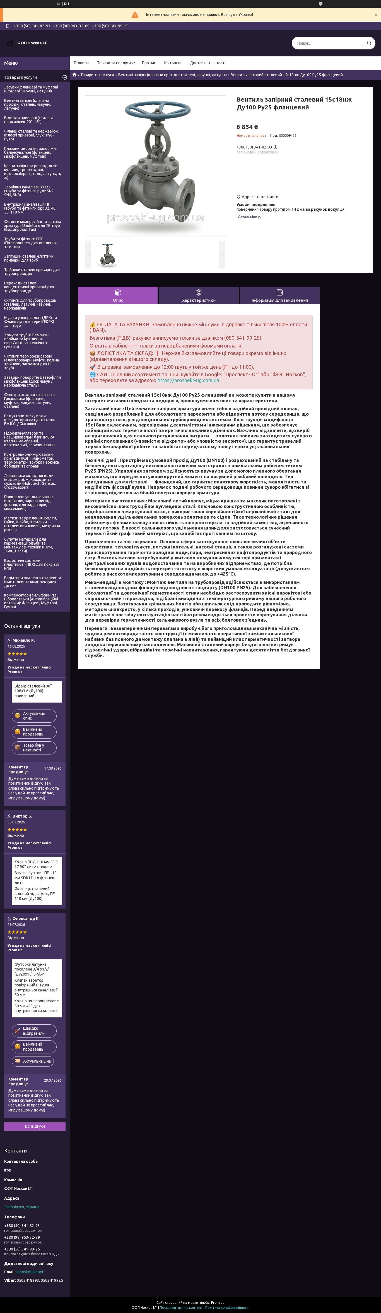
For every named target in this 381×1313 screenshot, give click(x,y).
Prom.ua (218, 1302)
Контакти (173, 63)
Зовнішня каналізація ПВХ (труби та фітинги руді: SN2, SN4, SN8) (29, 191)
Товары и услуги (20, 77)
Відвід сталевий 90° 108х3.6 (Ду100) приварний (33, 691)
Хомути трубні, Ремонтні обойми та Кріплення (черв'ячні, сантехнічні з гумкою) (26, 341)
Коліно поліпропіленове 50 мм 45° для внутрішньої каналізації (37, 1006)
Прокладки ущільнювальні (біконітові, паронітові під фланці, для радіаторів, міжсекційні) (29, 503)
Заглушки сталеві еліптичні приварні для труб (29, 258)
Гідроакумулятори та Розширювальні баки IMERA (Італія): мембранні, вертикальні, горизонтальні (30, 439)
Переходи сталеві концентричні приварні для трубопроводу (29, 287)
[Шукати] (369, 43)
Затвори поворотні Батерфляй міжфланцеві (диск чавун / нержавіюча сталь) (32, 381)
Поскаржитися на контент (181, 1307)
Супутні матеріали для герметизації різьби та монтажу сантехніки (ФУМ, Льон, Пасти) (28, 545)
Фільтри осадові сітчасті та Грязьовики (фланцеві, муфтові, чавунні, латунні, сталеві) (29, 400)
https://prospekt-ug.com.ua (188, 380)
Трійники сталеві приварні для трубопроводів (32, 271)
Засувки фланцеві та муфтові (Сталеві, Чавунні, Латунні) (31, 89)
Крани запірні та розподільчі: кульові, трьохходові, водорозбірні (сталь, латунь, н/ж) (32, 172)
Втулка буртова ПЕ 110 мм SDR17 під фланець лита (36, 878)
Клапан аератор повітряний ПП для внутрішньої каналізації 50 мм (36, 987)
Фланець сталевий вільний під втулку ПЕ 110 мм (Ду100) (35, 893)
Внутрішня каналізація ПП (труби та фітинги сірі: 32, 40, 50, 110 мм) (30, 208)
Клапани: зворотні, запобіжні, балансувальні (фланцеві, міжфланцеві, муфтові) (30, 152)
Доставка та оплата (208, 63)
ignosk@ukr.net (30, 1272)
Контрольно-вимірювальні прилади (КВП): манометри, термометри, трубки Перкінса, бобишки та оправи (32, 460)
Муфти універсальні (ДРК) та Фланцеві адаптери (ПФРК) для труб (30, 321)
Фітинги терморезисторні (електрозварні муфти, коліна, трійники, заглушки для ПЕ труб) (32, 362)
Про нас (149, 63)
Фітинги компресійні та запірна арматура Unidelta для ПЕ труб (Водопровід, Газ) (32, 225)
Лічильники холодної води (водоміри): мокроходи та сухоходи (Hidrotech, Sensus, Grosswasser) (30, 481)
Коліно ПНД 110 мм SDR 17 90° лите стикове (36, 864)
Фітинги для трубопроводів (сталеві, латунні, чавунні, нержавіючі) (30, 304)
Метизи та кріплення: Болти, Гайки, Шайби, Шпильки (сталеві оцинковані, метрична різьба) (32, 524)
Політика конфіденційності (227, 1307)
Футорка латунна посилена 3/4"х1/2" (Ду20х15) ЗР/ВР (32, 969)
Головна (81, 63)
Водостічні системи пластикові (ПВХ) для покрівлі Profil (31, 564)
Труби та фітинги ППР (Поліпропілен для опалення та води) (30, 243)
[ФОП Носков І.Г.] (10, 43)
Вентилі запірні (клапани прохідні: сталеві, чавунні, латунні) (172, 75)
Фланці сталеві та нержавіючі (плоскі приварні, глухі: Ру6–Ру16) (31, 135)
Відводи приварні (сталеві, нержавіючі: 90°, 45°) (29, 120)
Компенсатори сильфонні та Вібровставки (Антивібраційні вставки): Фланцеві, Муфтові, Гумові (31, 601)
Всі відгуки (35, 1126)
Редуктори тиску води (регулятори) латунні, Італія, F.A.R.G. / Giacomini (30, 420)
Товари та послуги (114, 63)
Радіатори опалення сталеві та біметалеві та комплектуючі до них (32, 582)
